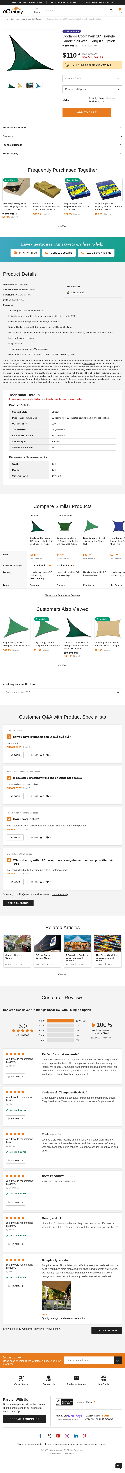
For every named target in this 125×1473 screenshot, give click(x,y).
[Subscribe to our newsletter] (118, 1360)
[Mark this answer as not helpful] (47, 755)
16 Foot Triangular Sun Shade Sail (94, 541)
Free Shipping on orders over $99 (27, 2)
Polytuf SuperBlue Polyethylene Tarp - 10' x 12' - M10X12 (76, 206)
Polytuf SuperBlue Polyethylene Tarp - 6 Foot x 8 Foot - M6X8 (108, 206)
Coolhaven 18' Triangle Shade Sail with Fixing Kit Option (41, 541)
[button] (59, 253)
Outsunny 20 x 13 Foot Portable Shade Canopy (107, 644)
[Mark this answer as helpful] (41, 755)
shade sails (89, 363)
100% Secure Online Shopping (99, 2)
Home (5, 19)
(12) (77, 45)
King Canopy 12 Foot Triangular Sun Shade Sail (16, 644)
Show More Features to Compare (62, 595)
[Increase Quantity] (83, 100)
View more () (60, 894)
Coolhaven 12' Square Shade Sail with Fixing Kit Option (67, 541)
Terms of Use (55, 1453)
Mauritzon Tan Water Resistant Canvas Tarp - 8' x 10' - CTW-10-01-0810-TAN (46, 206)
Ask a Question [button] (89, 45)
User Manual (77, 292)
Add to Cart (87, 112)
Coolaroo (23, 284)
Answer (15, 755)
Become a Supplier (25, 1419)
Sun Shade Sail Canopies (32, 19)
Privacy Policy (69, 1453)
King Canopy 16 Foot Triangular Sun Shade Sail (47, 644)
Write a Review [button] (106, 1330)
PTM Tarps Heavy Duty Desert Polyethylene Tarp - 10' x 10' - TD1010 (16, 206)
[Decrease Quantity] (75, 100)
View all (62, 226)
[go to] (16, 189)
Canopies (15, 19)
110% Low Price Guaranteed (64, 2)
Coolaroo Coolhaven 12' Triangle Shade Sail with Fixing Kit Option (76, 645)
